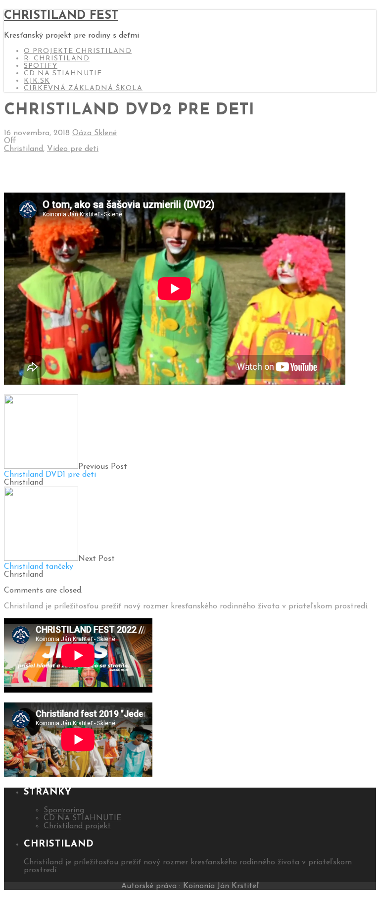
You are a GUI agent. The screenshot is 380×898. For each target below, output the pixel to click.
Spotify (40, 66)
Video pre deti (72, 149)
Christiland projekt (77, 826)
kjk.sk (37, 81)
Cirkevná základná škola (83, 88)
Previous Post (65, 471)
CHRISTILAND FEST (61, 16)
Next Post (59, 563)
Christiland (23, 149)
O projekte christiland (78, 51)
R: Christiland (57, 58)
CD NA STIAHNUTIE (63, 73)
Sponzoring (64, 810)
